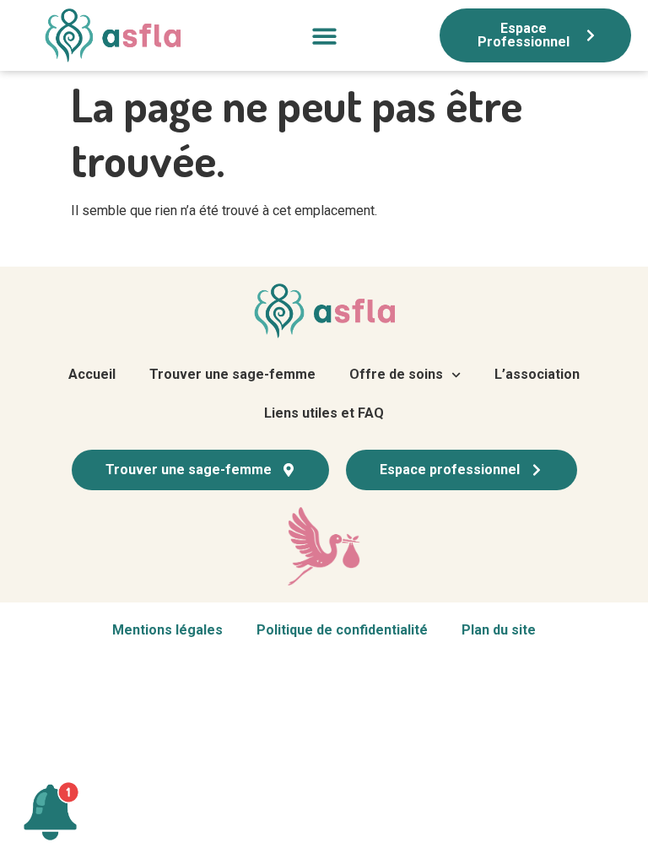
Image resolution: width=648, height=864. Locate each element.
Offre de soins (396, 374)
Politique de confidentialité (342, 630)
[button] (324, 36)
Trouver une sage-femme (232, 374)
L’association (537, 374)
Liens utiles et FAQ (324, 413)
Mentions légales (167, 630)
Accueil (92, 374)
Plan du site (499, 630)
